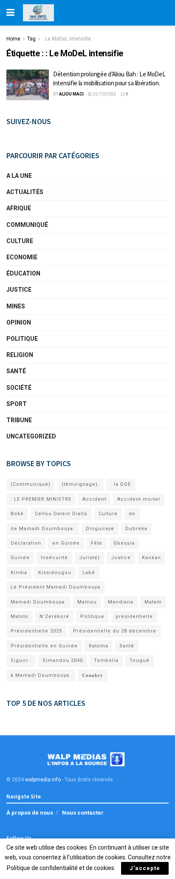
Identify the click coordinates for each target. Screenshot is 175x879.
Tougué (140, 660)
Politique (22, 338)
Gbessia (124, 543)
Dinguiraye (100, 528)
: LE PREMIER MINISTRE (41, 499)
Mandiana (120, 602)
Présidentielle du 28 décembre (114, 631)
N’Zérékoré (54, 616)
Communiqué (27, 224)
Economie (21, 257)
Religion (19, 354)
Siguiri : (21, 660)
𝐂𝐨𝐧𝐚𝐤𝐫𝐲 (92, 675)
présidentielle (134, 616)
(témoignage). (80, 484)
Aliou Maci (71, 94)
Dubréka (136, 528)
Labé (88, 572)
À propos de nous (29, 812)
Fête (96, 543)
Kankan (151, 557)
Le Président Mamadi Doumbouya (55, 587)
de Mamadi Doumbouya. (43, 528)
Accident (94, 499)
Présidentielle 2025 (36, 631)
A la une (19, 175)
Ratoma (98, 646)
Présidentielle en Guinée (44, 646)
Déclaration (26, 543)
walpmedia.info (43, 780)
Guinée (20, 557)
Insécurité (54, 557)
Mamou (87, 602)
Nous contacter (83, 812)
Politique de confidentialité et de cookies (60, 867)
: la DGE (120, 484)
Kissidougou (54, 572)
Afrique (18, 208)
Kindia (19, 572)
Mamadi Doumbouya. (38, 602)
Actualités (24, 192)
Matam (153, 602)
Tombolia (106, 660)
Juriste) (89, 557)
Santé (16, 371)
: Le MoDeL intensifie (66, 39)
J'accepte (145, 868)
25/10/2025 (104, 94)
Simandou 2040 (62, 660)
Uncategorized (31, 436)
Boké (17, 513)
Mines (15, 306)
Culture (19, 241)
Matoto (19, 616)
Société (18, 387)
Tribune (19, 420)
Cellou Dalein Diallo (61, 513)
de (132, 513)
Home (13, 39)
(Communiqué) (31, 484)
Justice (18, 289)
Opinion (18, 322)
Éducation (23, 273)
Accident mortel (138, 499)
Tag (31, 39)
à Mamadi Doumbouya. (41, 675)
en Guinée (66, 543)
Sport (16, 403)
